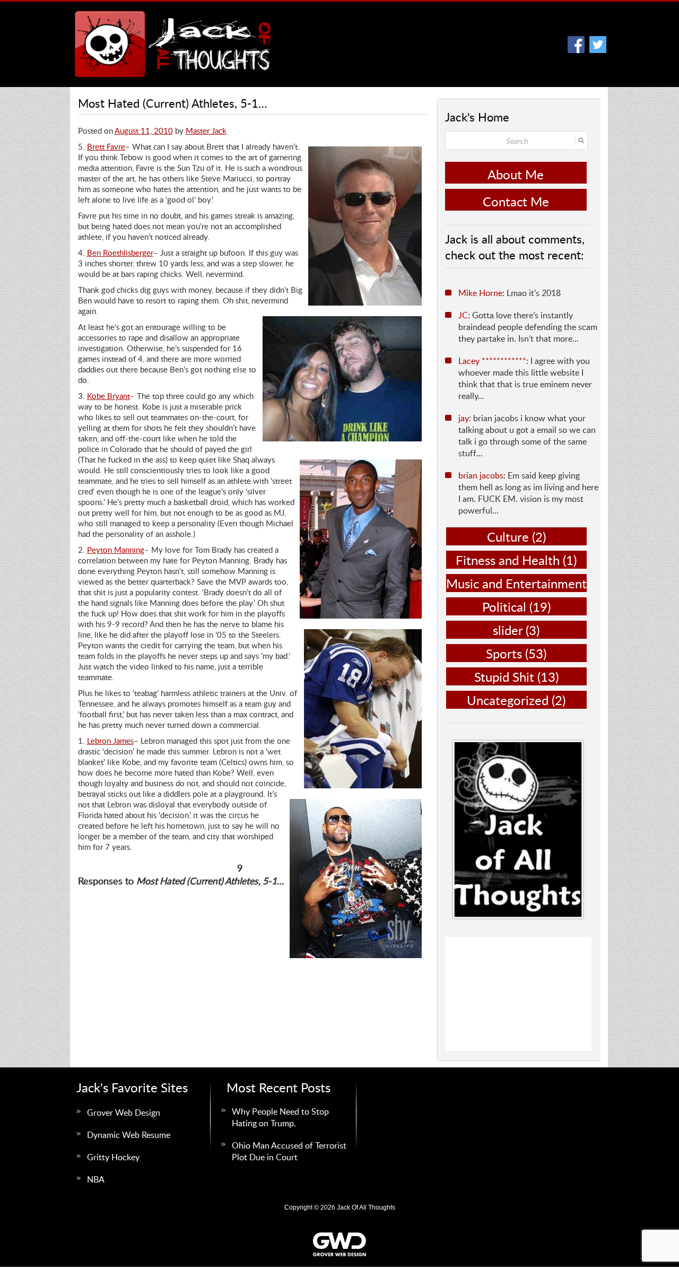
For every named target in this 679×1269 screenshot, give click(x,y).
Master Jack (206, 130)
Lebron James (110, 740)
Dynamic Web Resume (128, 1135)
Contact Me (516, 201)
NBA (96, 1179)
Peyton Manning (115, 549)
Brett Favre (106, 146)
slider (508, 630)
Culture (508, 536)
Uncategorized (508, 700)
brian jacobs (480, 475)
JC (463, 315)
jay (463, 418)
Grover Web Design (123, 1112)
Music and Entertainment (516, 583)
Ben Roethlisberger (120, 252)
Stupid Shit (504, 676)
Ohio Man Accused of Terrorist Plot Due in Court (289, 1151)
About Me (516, 174)
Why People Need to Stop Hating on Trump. (280, 1117)
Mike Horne (480, 293)
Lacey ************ (492, 361)
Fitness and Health (508, 560)
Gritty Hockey (113, 1157)
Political (504, 606)
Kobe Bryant (108, 395)
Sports (504, 653)
